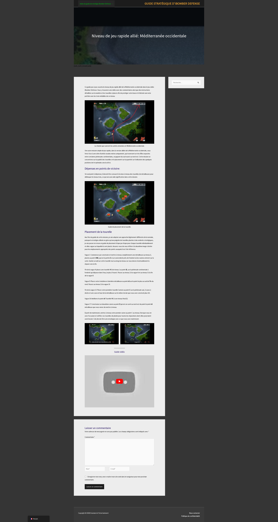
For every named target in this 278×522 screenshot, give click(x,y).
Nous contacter (194, 513)
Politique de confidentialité (190, 516)
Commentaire (90, 437)
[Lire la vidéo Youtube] (119, 381)
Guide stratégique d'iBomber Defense (172, 3)
